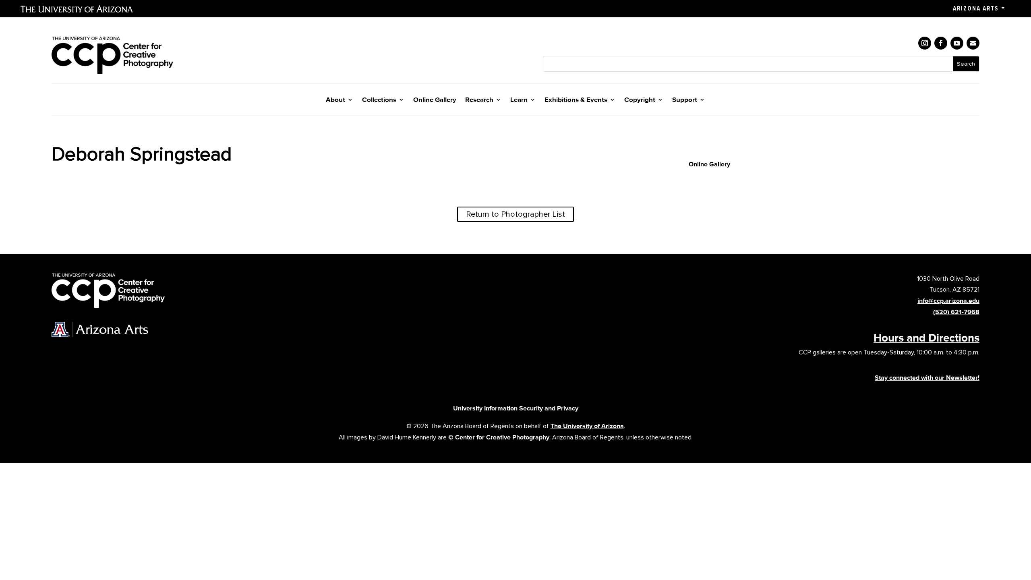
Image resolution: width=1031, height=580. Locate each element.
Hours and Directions (926, 337)
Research (479, 100)
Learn (519, 100)
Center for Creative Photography (502, 437)
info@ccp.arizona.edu (948, 300)
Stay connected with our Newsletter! (927, 377)
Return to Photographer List (515, 214)
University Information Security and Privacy (515, 408)
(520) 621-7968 (956, 312)
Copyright (639, 100)
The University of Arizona (587, 426)
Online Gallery (434, 100)
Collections (379, 100)
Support (684, 100)
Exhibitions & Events (575, 100)
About (335, 100)
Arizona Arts (975, 8)
